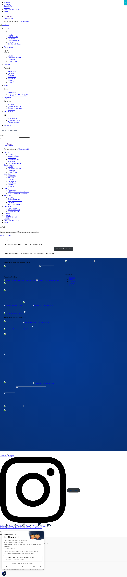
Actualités (11, 82)
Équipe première (9, 47)
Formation (11, 73)
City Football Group (14, 44)
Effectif (10, 56)
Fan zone (11, 104)
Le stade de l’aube (13, 156)
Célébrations (12, 38)
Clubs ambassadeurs (14, 106)
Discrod (44, 526)
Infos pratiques (8, 111)
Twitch (35, 526)
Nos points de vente (14, 120)
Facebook (3, 456)
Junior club (11, 110)
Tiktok (28, 526)
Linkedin (3, 526)
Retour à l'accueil (5, 235)
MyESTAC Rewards (10, 217)
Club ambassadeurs (14, 199)
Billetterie (7, 4)
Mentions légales (5, 528)
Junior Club (11, 202)
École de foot (12, 78)
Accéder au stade (13, 122)
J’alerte (6, 11)
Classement (11, 59)
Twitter (11, 526)
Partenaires (11, 42)
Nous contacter (12, 118)
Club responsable (13, 159)
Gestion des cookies (36, 528)
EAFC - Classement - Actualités (18, 94)
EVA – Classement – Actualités (17, 193)
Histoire (10, 35)
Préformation (12, 77)
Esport (6, 85)
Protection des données (22, 528)
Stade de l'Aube (13, 37)
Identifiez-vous (8, 18)
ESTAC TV (73, 279)
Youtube (19, 526)
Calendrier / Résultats (14, 58)
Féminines (11, 75)
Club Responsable (13, 40)
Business (7, 8)
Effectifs (10, 80)
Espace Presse (73, 490)
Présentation (12, 71)
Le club (6, 28)
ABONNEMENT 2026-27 (12, 9)
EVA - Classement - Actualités (17, 96)
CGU (13, 528)
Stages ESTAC (8, 6)
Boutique (7, 2)
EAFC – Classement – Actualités (18, 192)
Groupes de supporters (15, 108)
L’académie (7, 64)
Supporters (7, 98)
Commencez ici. (24, 21)
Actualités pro (12, 61)
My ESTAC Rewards (15, 204)
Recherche (7, 125)
